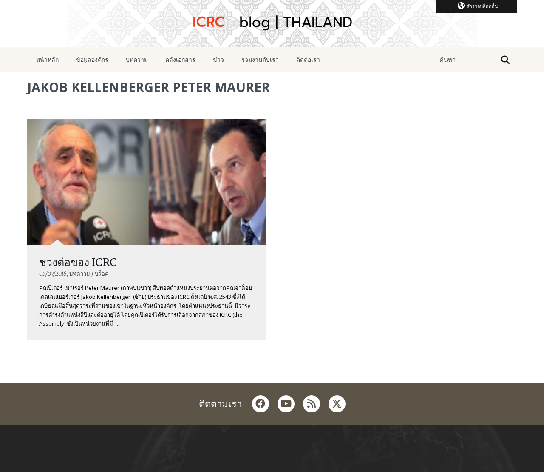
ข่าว (218, 59)
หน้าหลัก (47, 59)
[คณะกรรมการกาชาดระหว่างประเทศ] (272, 23)
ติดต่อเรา (308, 59)
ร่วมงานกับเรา (260, 59)
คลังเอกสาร (180, 59)
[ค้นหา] (505, 60)
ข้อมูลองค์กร (92, 59)
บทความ (137, 59)
